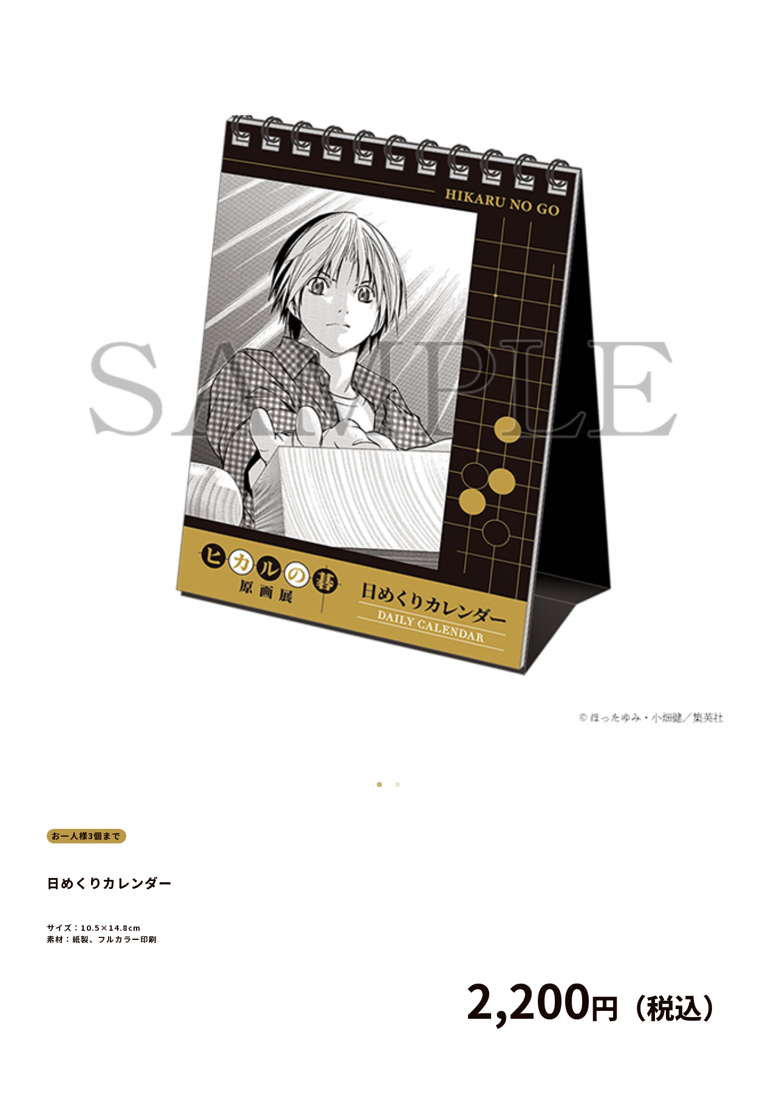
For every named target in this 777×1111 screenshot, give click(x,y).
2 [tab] (398, 782)
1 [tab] (379, 782)
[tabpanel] (389, 389)
